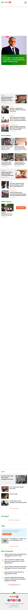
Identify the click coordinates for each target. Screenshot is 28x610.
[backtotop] (14, 593)
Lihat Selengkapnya (13, 584)
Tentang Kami (8, 603)
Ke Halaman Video (13, 546)
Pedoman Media (20, 603)
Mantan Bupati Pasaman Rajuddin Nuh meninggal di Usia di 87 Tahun (15, 554)
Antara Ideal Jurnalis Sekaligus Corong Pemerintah (18, 501)
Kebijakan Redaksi (14, 605)
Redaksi (13, 603)
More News (21, 207)
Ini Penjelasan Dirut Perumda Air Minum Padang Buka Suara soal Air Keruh (6, 163)
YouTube (20, 602)
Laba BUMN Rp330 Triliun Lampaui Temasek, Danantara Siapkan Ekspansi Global (7, 174)
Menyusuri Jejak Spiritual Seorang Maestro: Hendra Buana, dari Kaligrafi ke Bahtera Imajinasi (17, 185)
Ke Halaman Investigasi (13, 520)
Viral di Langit (13, 494)
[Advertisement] (14, 21)
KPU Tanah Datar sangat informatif (17, 487)
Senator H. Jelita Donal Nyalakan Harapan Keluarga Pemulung (18, 110)
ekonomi (5, 56)
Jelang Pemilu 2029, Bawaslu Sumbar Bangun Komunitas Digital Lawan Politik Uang (7, 98)
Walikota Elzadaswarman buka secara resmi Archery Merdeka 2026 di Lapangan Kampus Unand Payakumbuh (6, 214)
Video (3, 526)
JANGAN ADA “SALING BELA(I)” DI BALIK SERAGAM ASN (7, 148)
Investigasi (5, 516)
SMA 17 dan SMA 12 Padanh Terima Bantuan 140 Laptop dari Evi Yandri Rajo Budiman (18, 119)
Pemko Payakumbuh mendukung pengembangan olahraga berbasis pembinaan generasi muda (18, 194)
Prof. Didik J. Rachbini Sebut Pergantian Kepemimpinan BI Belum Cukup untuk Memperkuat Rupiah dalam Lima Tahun (14, 61)
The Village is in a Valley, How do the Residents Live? (18, 539)
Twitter (17, 602)
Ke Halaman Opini (13, 508)
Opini (3, 471)
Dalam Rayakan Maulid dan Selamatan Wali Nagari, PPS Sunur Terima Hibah (17, 128)
